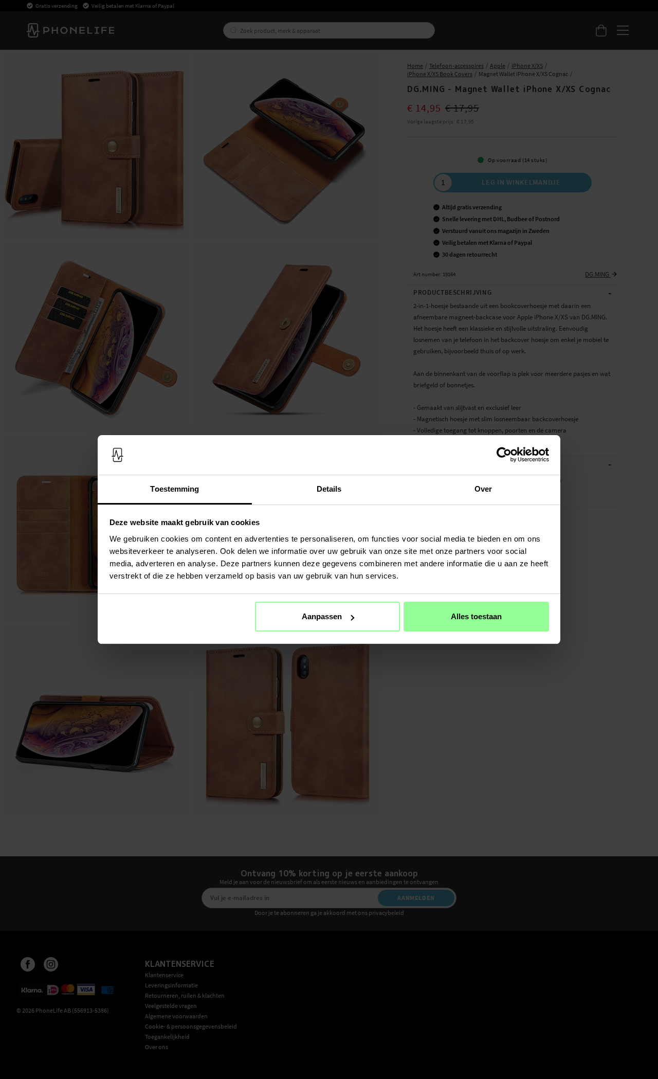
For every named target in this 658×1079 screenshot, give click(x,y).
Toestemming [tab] (174, 488)
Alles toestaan (476, 616)
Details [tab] (329, 488)
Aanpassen (322, 616)
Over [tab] (483, 488)
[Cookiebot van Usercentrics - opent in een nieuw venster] (504, 455)
